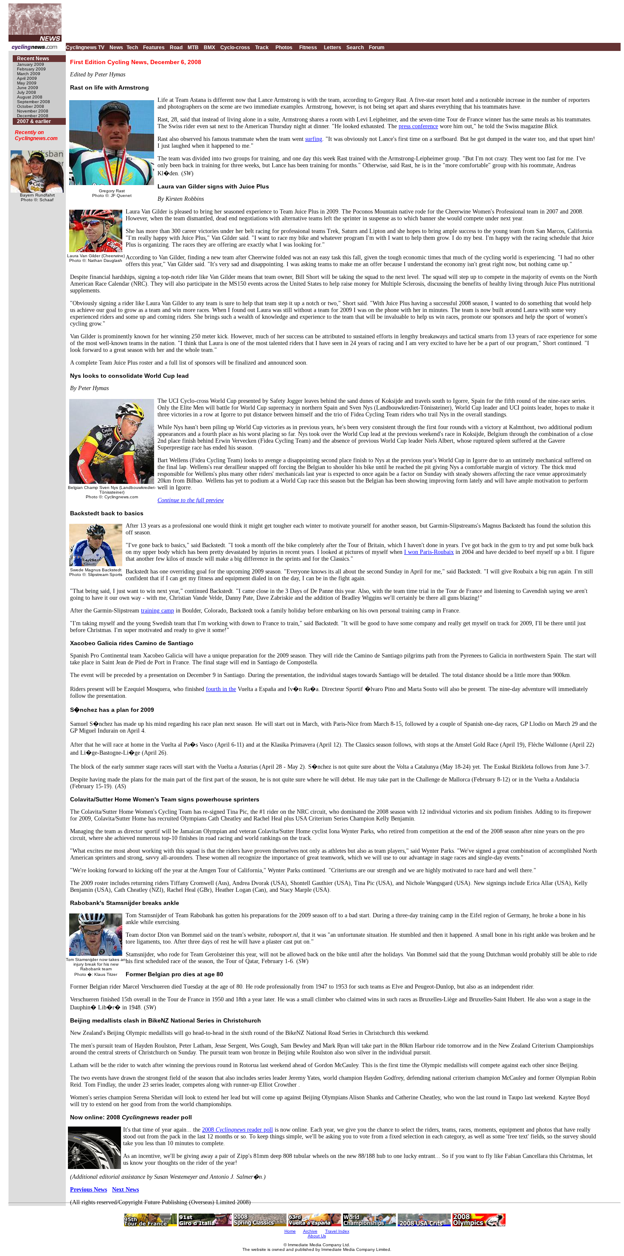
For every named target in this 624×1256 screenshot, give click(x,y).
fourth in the (221, 689)
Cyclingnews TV (85, 48)
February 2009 (31, 69)
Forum (377, 48)
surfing (313, 139)
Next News (125, 1189)
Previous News (88, 1189)
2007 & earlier (34, 121)
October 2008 (30, 106)
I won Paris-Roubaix (429, 552)
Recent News (33, 59)
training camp (157, 610)
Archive (310, 1231)
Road (176, 48)
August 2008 (29, 97)
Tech (132, 48)
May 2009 (27, 83)
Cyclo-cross (235, 48)
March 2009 (28, 73)
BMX (209, 48)
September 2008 (33, 101)
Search (355, 48)
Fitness (308, 48)
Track (262, 48)
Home (290, 1231)
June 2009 (27, 87)
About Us (317, 1236)
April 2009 (27, 78)
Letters (332, 48)
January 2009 (30, 64)
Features (154, 48)
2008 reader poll (237, 1130)
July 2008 (26, 92)
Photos (283, 48)
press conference (418, 126)
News (116, 48)
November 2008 (32, 111)
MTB (193, 48)
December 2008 (32, 115)
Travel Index (337, 1231)
